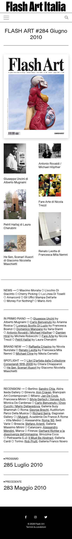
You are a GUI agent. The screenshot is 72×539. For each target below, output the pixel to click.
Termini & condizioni (36, 527)
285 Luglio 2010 (23, 465)
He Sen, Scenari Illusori (22, 367)
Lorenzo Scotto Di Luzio (32, 325)
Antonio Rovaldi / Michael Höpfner (29, 332)
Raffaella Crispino (40, 346)
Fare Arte (48, 336)
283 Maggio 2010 (25, 488)
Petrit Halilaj (23, 339)
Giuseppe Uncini (43, 318)
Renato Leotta (28, 350)
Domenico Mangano (29, 329)
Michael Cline (25, 353)
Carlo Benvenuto (41, 322)
